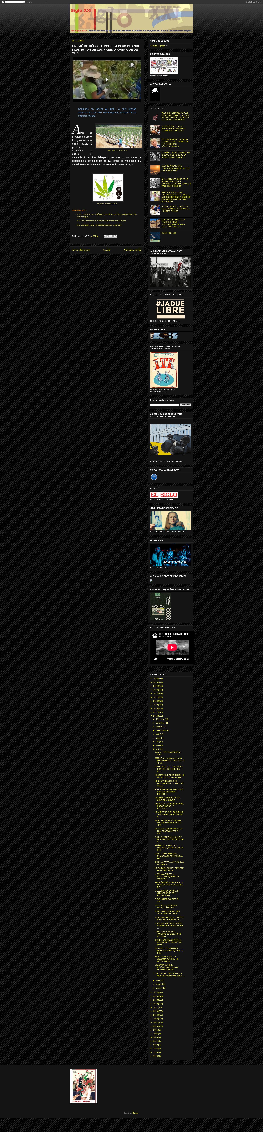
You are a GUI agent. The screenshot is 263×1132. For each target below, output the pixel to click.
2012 (155, 1004)
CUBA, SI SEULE (169, 233)
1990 (155, 1052)
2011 (155, 1007)
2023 (155, 690)
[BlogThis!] (107, 236)
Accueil (106, 250)
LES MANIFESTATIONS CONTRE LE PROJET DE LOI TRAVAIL (169, 776)
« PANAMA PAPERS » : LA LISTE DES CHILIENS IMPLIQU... (169, 918)
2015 (155, 992)
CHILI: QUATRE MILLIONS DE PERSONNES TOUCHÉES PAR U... (169, 839)
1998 (155, 1048)
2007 (155, 1022)
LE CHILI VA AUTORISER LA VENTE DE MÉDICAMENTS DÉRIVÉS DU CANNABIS (101, 221)
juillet (158, 738)
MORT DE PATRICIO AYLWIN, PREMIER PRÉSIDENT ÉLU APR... (168, 822)
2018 (155, 708)
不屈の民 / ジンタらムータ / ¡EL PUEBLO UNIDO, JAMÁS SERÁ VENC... (170, 760)
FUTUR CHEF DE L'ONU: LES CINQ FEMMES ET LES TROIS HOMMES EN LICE (175, 208)
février (159, 984)
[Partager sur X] (110, 236)
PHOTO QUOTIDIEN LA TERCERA (118, 150)
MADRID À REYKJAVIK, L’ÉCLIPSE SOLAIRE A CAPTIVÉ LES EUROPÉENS (176, 168)
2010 (155, 1011)
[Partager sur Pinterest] (115, 236)
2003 (155, 1037)
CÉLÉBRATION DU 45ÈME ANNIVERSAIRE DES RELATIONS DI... (166, 893)
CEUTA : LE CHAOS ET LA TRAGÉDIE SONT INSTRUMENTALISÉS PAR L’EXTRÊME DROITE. (173, 223)
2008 (155, 1019)
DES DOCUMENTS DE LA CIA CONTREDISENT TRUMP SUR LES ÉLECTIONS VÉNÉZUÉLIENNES (175, 142)
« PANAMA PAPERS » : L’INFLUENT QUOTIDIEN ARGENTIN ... (167, 876)
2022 (155, 693)
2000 (155, 1045)
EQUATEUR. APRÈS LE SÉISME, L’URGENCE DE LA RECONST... (169, 806)
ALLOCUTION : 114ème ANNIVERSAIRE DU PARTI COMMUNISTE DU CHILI (173, 128)
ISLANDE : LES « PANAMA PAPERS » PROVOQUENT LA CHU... (169, 950)
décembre (160, 719)
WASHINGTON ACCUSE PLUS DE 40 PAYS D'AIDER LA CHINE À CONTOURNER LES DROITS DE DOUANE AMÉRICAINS (175, 116)
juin (157, 742)
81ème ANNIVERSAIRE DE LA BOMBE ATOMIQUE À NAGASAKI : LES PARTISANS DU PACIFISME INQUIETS (176, 182)
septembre (160, 730)
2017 (155, 712)
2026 (155, 678)
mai (157, 745)
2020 (155, 701)
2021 (155, 697)
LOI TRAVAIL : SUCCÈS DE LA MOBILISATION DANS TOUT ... (170, 974)
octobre (159, 727)
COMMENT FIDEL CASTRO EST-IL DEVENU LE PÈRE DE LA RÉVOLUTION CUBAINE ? (176, 155)
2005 (155, 1030)
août (158, 734)
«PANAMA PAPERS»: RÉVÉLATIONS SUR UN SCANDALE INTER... (166, 967)
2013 (155, 1000)
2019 (155, 705)
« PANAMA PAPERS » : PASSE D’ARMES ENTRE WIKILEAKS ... (169, 925)
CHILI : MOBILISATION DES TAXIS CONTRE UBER (167, 912)
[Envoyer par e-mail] (105, 236)
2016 (155, 716)
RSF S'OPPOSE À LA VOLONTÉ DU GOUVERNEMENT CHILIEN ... (169, 791)
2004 (155, 1033)
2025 (155, 682)
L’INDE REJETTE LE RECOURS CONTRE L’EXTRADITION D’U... (169, 769)
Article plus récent (81, 250)
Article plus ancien (132, 250)
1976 (155, 1056)
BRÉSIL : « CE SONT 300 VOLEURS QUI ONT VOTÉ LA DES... (169, 847)
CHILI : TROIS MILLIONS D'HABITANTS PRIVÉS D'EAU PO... (169, 856)
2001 (155, 1041)
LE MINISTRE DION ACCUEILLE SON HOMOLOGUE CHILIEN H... (169, 814)
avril (158, 749)
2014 (155, 996)
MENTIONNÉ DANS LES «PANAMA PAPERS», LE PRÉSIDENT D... (166, 959)
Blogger (135, 1113)
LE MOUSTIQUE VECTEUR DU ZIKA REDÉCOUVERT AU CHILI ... (168, 831)
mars (158, 980)
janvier (159, 988)
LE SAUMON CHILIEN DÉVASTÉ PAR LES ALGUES (169, 869)
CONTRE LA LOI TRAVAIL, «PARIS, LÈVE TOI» (166, 906)
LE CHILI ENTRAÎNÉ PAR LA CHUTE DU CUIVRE (167, 799)
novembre (160, 723)
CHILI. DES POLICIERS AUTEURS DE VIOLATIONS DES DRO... (168, 934)
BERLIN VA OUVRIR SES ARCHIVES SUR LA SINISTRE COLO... (169, 783)
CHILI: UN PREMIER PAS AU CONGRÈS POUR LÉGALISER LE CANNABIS (99, 225)
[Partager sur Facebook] (113, 236)
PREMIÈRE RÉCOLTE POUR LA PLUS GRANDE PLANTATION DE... (169, 884)
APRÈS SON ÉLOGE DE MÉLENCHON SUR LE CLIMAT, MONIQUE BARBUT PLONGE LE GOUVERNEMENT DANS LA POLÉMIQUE (176, 197)
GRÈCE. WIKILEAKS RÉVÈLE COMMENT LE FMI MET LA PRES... (168, 942)
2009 (155, 1015)
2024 (155, 686)
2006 (155, 1026)
